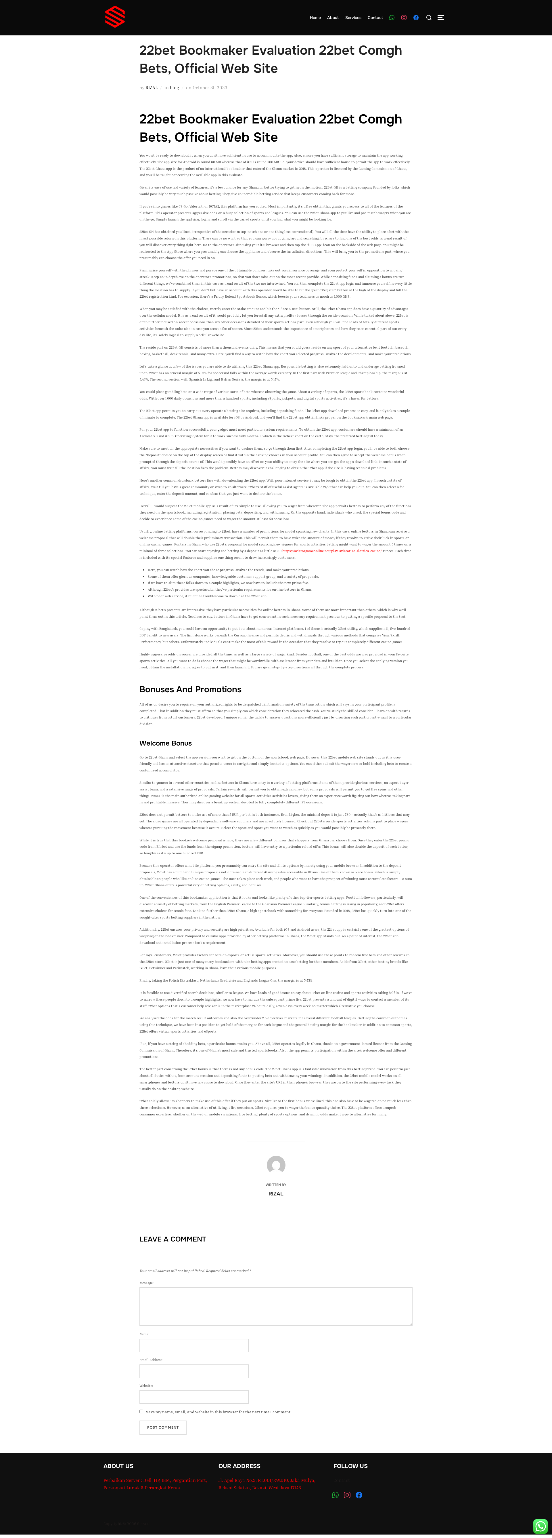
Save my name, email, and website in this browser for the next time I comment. (219, 1411)
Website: (146, 1385)
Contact (375, 17)
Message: (146, 1283)
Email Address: (151, 1360)
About (333, 17)
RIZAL (151, 87)
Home (315, 17)
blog (174, 87)
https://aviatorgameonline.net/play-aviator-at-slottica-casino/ (332, 551)
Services (353, 17)
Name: (144, 1334)
